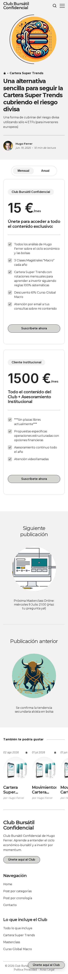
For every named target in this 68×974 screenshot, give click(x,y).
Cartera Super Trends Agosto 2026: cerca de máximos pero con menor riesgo (15, 790)
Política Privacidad (25, 969)
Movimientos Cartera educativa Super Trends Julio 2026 (44, 790)
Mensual (23, 170)
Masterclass (11, 942)
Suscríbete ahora (34, 328)
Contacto (10, 905)
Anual (45, 170)
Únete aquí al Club (21, 859)
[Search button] (54, 5)
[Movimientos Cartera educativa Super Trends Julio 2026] (44, 769)
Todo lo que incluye (17, 928)
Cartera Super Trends (26, 73)
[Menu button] (62, 5)
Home (7, 884)
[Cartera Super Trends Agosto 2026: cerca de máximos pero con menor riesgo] (15, 769)
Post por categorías (17, 891)
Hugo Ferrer (24, 143)
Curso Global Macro (17, 949)
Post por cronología (17, 898)
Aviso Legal (47, 969)
